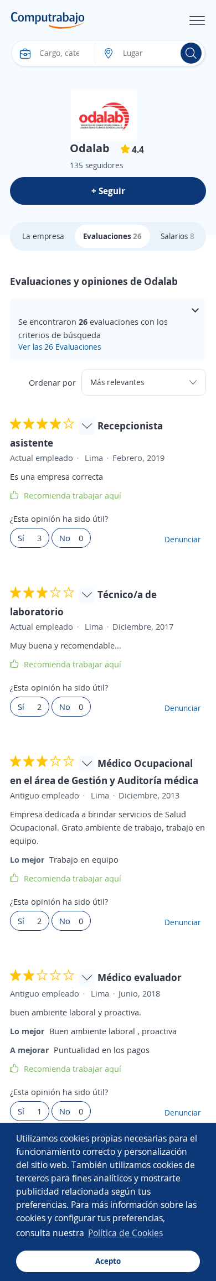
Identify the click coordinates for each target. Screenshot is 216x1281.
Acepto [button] (108, 1261)
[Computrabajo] (48, 20)
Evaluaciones (112, 236)
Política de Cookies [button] (125, 1233)
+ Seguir (108, 191)
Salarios (177, 236)
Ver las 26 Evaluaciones (59, 346)
